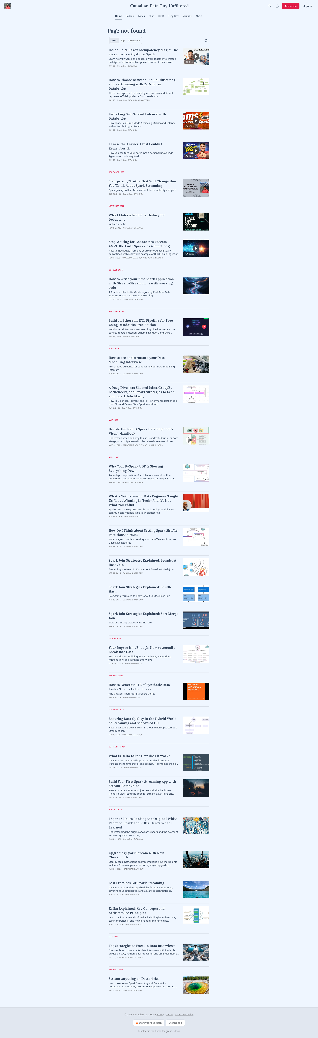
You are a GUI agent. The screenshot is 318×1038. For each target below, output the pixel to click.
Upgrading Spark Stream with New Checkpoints (136, 855)
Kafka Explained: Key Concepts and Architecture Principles (137, 911)
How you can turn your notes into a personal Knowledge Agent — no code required (141, 154)
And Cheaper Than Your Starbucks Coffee (132, 693)
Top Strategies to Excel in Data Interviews (142, 946)
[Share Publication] (277, 6)
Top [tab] (123, 40)
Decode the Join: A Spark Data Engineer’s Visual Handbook (141, 431)
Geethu (146, 100)
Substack (143, 1031)
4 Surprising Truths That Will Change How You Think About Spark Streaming (143, 183)
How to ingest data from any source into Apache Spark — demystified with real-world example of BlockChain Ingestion (143, 252)
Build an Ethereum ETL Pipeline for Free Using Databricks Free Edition (141, 322)
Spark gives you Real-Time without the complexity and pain (142, 190)
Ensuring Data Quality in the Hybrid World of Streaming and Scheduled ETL (143, 721)
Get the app (175, 1022)
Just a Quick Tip (117, 224)
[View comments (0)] (135, 70)
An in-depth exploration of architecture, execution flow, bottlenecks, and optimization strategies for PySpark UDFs (142, 476)
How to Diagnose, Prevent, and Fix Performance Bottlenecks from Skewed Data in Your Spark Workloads (143, 402)
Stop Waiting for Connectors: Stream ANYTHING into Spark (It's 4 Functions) (139, 244)
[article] (159, 60)
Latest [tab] (114, 40)
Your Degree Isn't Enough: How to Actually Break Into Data (142, 650)
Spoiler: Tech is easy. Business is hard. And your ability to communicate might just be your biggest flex (141, 511)
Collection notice (184, 1014)
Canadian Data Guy (127, 66)
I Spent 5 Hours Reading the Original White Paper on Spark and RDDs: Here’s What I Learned (143, 823)
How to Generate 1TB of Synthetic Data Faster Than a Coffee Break (139, 687)
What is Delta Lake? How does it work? (139, 756)
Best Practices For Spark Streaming (136, 883)
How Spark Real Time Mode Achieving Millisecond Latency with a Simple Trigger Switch (142, 124)
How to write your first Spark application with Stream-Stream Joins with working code (141, 283)
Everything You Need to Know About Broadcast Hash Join (141, 569)
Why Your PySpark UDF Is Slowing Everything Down (136, 468)
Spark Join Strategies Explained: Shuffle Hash (140, 589)
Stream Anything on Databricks (134, 979)
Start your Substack (150, 1022)
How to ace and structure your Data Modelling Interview (137, 360)
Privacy (160, 1014)
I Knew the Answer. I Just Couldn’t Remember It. (135, 146)
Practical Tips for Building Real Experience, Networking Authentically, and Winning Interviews (140, 658)
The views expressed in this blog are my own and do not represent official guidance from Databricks (141, 94)
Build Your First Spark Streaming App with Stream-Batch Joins (142, 784)
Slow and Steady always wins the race (130, 622)
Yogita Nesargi (155, 258)
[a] (196, 56)
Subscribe (291, 6)
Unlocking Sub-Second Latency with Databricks (137, 116)
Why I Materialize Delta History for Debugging (137, 217)
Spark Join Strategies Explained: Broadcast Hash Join (142, 562)
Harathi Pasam (155, 445)
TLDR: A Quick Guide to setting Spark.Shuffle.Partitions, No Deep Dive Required (142, 541)
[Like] (111, 232)
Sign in (307, 6)
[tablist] (125, 40)
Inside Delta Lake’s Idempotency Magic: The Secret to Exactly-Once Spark (143, 52)
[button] (118, 16)
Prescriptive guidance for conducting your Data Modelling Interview (142, 368)
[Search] (270, 6)
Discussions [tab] (134, 40)
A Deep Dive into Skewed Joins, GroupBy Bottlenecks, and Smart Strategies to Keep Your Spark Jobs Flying (142, 392)
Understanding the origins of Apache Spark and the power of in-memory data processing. (143, 833)
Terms (169, 1014)
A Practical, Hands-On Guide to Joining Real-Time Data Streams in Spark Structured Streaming (139, 293)
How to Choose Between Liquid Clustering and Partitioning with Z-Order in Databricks (142, 84)
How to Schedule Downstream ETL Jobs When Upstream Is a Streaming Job (143, 729)
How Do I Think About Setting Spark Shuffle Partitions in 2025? (143, 533)
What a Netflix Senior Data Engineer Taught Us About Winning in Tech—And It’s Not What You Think (143, 500)
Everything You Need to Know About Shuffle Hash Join (139, 595)
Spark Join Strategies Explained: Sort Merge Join (143, 616)
